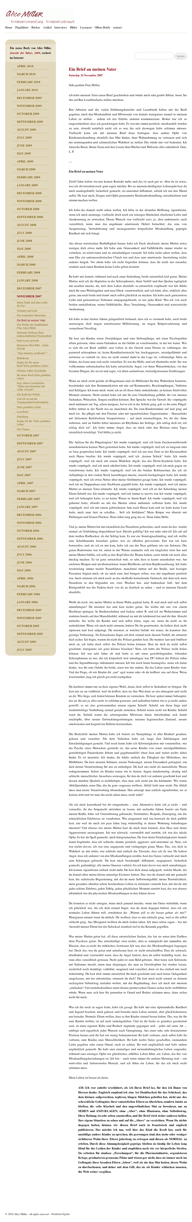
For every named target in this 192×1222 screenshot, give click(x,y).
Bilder (73, 27)
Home (8, 27)
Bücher (35, 27)
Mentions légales (60, 1214)
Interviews (60, 27)
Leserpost (86, 27)
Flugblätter (22, 27)
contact (117, 27)
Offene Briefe (102, 27)
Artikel (47, 27)
